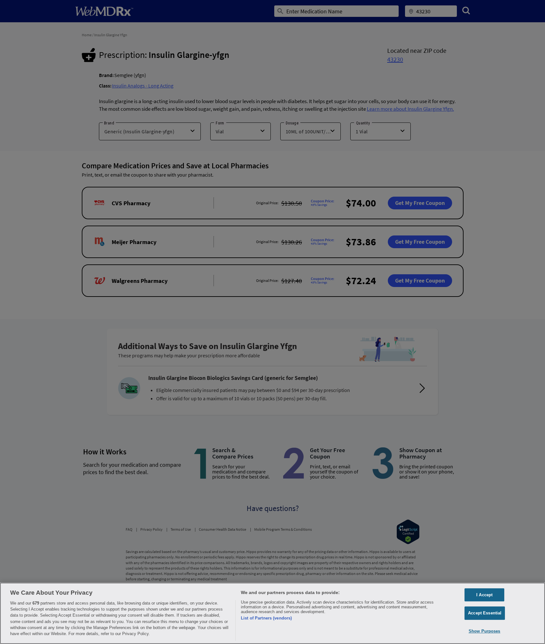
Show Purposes (484, 631)
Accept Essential (484, 613)
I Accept (484, 594)
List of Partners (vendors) (266, 618)
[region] (272, 613)
